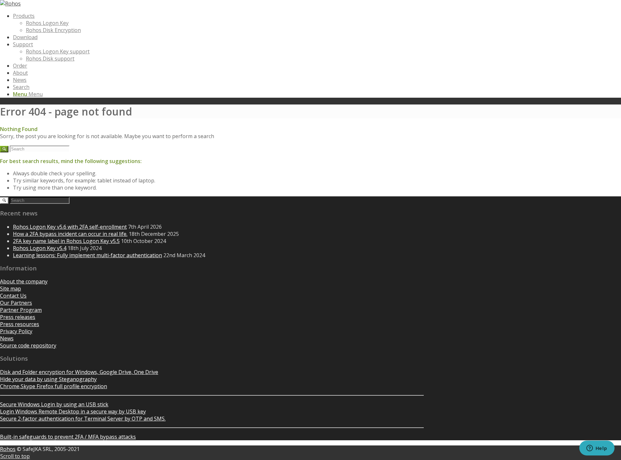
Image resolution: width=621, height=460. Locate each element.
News (7, 338)
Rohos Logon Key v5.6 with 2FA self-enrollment (70, 226)
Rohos (8, 449)
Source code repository (28, 345)
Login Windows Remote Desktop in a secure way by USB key (73, 411)
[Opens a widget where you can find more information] (597, 449)
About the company (24, 281)
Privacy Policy (16, 331)
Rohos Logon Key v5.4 (39, 248)
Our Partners (16, 302)
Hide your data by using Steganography (48, 379)
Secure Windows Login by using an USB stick (54, 404)
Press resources (19, 324)
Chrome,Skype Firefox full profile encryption (53, 386)
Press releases (17, 317)
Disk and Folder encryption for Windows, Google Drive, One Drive (79, 372)
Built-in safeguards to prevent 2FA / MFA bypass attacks (68, 436)
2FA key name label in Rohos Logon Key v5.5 (66, 241)
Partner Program (21, 309)
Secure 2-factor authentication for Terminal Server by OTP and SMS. (83, 418)
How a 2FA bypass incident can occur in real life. (70, 233)
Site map (10, 288)
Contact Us (13, 295)
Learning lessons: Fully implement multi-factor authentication (87, 255)
